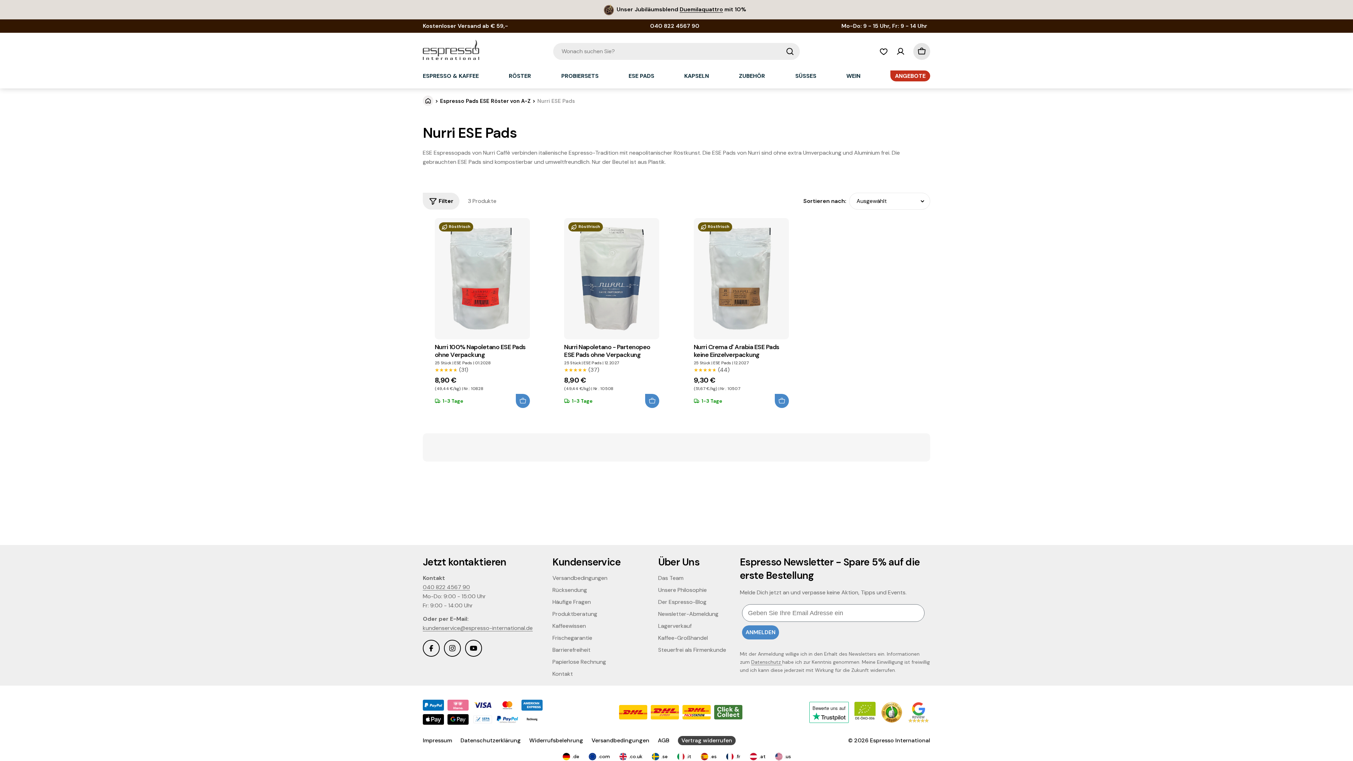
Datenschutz (766, 662)
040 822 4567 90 (446, 587)
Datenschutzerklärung (491, 740)
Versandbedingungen (620, 740)
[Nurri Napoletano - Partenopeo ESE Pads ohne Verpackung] (611, 278)
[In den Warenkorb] (523, 401)
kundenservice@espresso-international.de (478, 628)
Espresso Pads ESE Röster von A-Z (485, 101)
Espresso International (900, 740)
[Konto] (900, 51)
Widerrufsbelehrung (556, 740)
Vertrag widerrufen (706, 740)
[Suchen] (790, 51)
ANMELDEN (761, 632)
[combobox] (676, 51)
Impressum (437, 740)
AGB (663, 740)
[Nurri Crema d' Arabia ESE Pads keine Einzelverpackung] (741, 278)
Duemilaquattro (701, 9)
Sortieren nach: (824, 201)
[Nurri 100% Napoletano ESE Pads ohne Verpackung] (482, 278)
